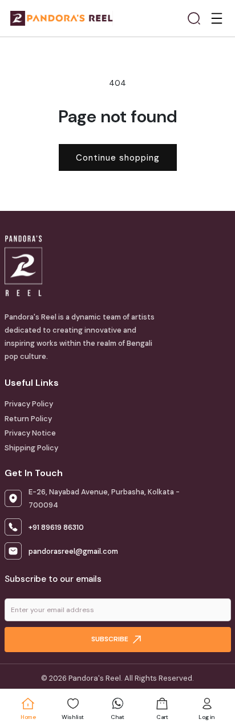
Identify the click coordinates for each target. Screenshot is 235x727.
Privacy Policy (29, 404)
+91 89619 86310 (56, 527)
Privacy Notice (30, 433)
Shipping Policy (31, 448)
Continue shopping (118, 157)
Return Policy (28, 419)
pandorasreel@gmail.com (73, 551)
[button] (193, 18)
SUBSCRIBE (110, 639)
